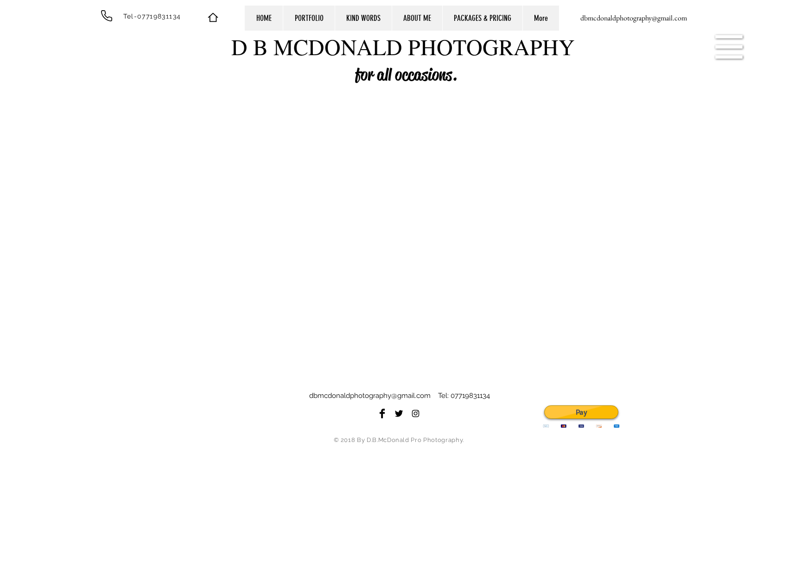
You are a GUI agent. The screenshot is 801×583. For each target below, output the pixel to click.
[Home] (213, 17)
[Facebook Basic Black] (382, 413)
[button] (729, 47)
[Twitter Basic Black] (399, 413)
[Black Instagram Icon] (415, 413)
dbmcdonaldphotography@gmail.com (370, 395)
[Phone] (106, 15)
